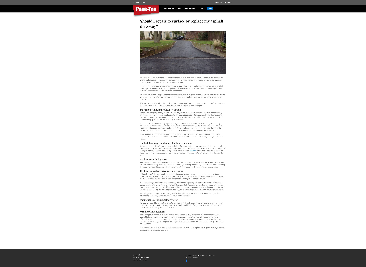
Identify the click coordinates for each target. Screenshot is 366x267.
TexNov (193, 150)
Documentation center (140, 260)
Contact (201, 8)
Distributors (189, 8)
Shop (210, 8)
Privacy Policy (137, 255)
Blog (179, 8)
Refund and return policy (141, 257)
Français (136, 2)
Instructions (169, 8)
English (143, 2)
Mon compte (219, 2)
